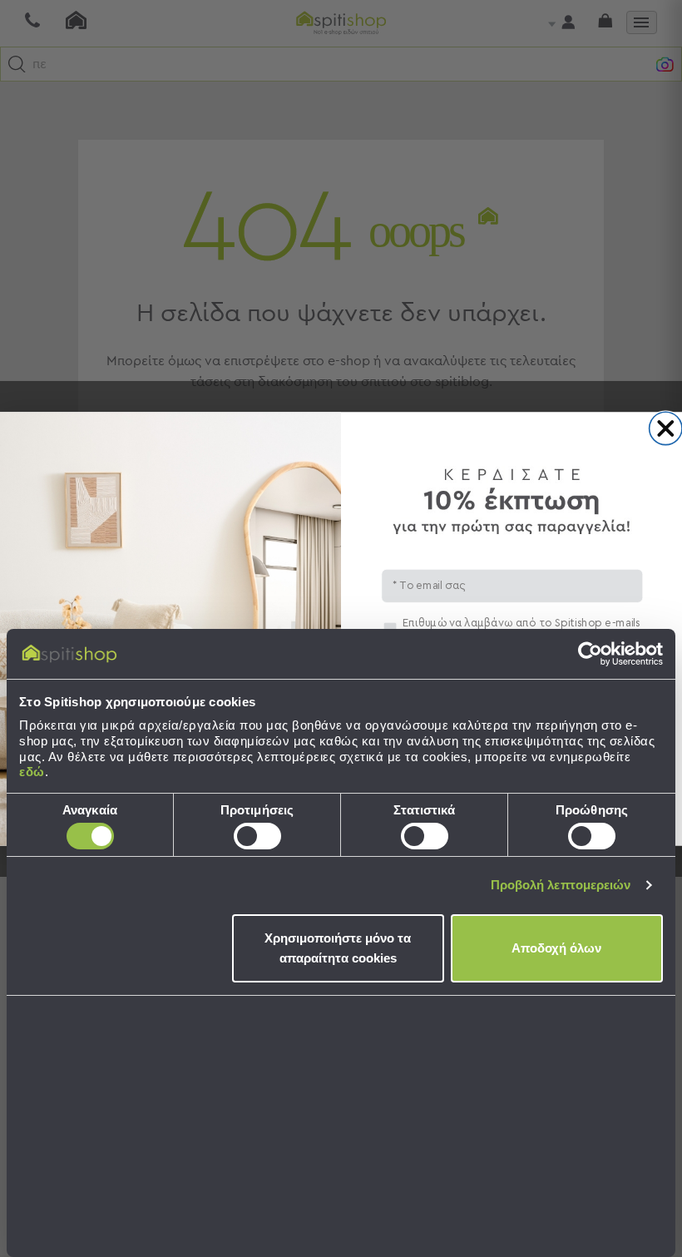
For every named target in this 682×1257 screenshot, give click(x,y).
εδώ (32, 772)
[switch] (257, 836)
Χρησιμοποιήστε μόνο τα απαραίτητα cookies (337, 948)
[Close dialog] (666, 428)
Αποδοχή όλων (556, 948)
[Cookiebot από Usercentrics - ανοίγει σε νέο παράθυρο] (590, 653)
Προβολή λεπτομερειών (561, 885)
